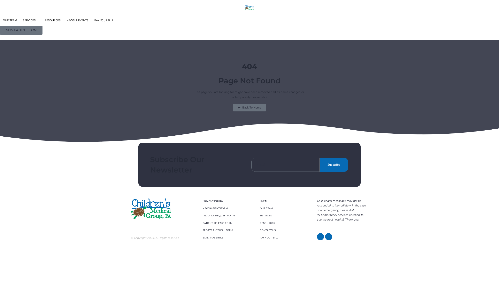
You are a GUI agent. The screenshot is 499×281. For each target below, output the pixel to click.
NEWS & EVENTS (77, 20)
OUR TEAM (10, 20)
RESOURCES (53, 20)
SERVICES (29, 20)
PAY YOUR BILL (104, 20)
